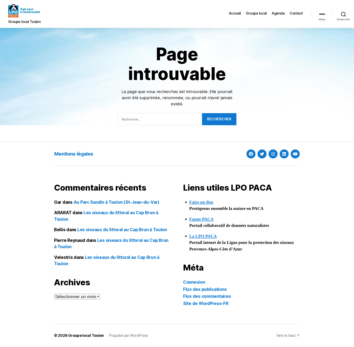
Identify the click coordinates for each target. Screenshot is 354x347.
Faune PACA (201, 219)
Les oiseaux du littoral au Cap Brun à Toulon (122, 229)
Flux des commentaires (207, 296)
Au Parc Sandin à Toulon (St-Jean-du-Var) (116, 202)
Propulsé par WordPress (128, 335)
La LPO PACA (203, 236)
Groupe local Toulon (86, 335)
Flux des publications (205, 289)
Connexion (194, 282)
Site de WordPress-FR (205, 303)
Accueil (235, 13)
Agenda (278, 13)
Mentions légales (73, 154)
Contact (296, 13)
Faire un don (201, 202)
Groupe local (256, 13)
